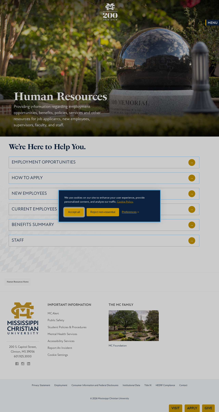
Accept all (74, 212)
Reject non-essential (102, 212)
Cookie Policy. (125, 202)
